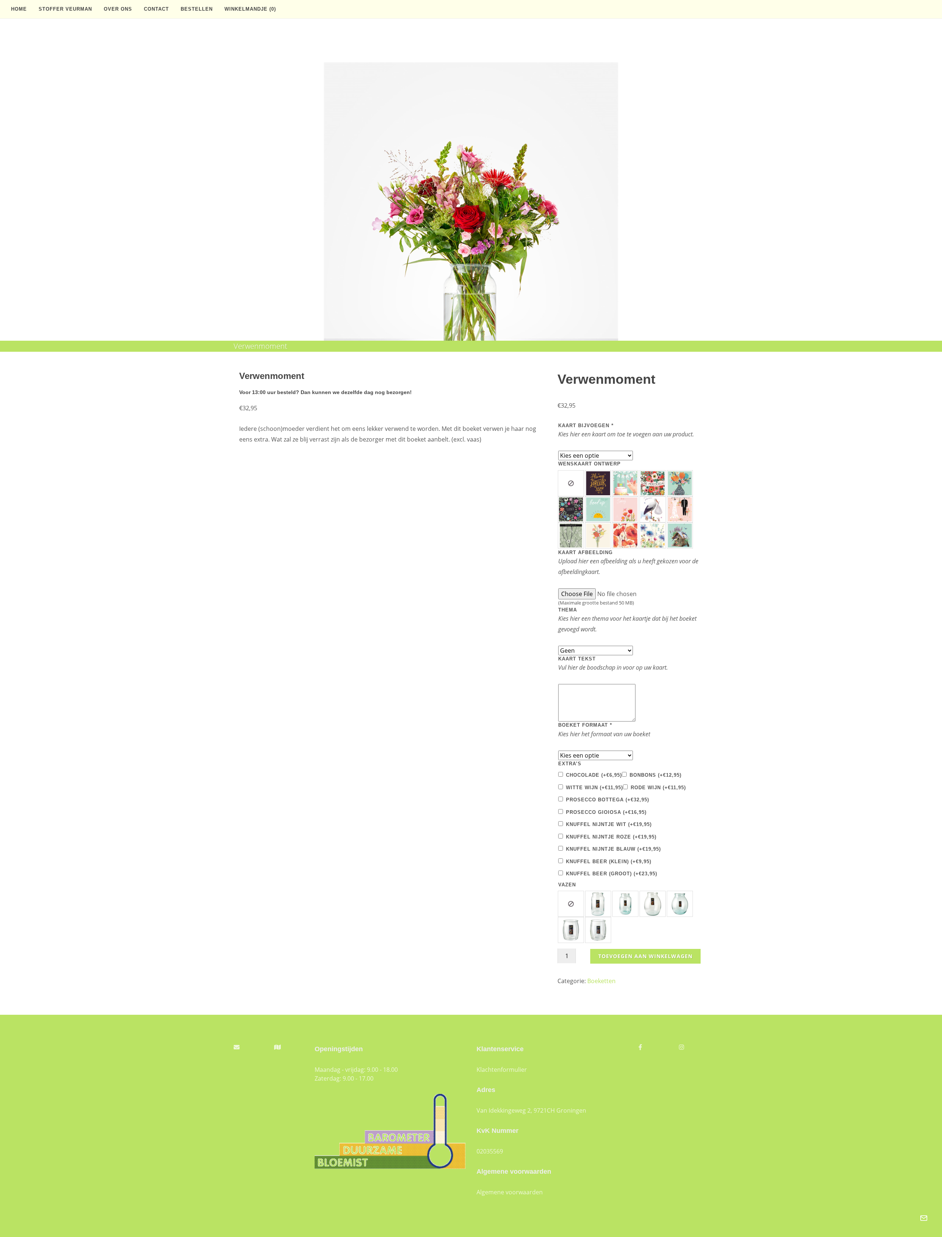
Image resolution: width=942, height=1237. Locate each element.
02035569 (490, 1151)
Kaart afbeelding (585, 552)
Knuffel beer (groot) (611, 873)
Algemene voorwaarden (510, 1192)
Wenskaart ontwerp (589, 464)
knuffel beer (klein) (608, 861)
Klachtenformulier (502, 1070)
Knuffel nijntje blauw (613, 849)
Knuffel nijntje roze (611, 837)
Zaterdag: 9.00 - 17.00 (344, 1078)
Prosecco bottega (607, 799)
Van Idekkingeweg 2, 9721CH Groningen (531, 1110)
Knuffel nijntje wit (609, 824)
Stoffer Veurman (65, 9)
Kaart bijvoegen (585, 425)
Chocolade (594, 775)
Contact (156, 9)
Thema (567, 610)
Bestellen (197, 9)
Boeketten (601, 981)
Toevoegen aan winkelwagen (645, 956)
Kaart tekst (577, 659)
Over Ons (118, 9)
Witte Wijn (594, 787)
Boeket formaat (585, 725)
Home (19, 9)
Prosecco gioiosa (606, 812)
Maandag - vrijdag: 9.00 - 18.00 (356, 1070)
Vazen (567, 884)
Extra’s (569, 763)
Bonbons (655, 775)
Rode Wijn (658, 787)
